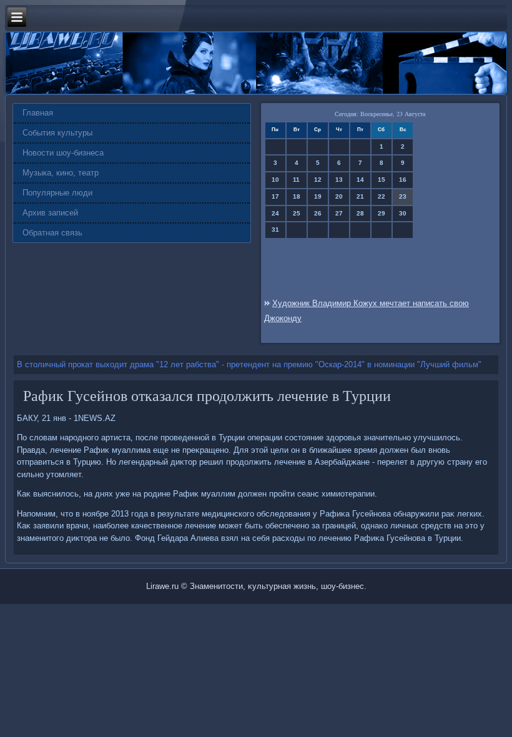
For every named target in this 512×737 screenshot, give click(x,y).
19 (318, 196)
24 (275, 213)
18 (296, 196)
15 (381, 179)
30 (402, 213)
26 (318, 213)
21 (360, 196)
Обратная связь (52, 232)
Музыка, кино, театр (60, 172)
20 (339, 196)
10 (275, 179)
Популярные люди (57, 192)
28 (360, 213)
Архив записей (50, 212)
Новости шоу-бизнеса (63, 152)
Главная (37, 112)
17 (275, 196)
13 (339, 179)
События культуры (57, 132)
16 (402, 179)
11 (296, 179)
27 (339, 213)
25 (296, 213)
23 (402, 196)
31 (275, 229)
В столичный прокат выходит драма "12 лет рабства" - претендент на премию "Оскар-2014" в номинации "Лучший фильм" (249, 364)
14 (360, 179)
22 (381, 196)
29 (381, 213)
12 (318, 179)
